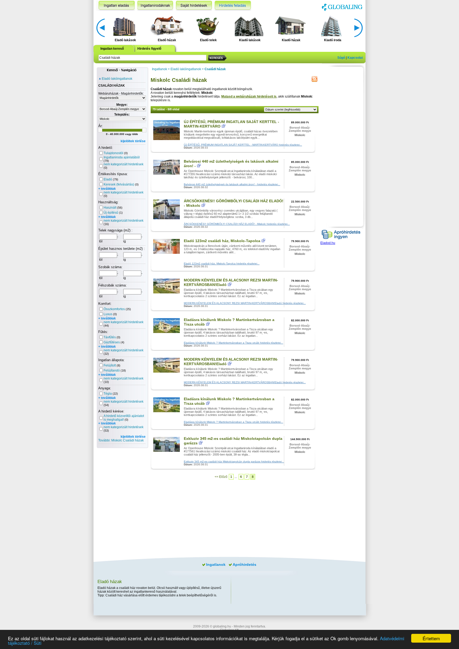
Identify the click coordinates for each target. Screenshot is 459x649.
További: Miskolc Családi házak (121, 440)
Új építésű (111, 212)
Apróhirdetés (244, 564)
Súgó (341, 58)
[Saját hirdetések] (194, 6)
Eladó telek (208, 40)
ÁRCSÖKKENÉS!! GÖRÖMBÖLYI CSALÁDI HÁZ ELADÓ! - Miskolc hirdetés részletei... (237, 223)
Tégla (108, 393)
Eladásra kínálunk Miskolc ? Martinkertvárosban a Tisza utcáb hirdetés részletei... (233, 342)
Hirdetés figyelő (149, 48)
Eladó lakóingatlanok (117, 79)
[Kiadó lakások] (249, 25)
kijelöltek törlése (133, 141)
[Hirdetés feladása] (233, 6)
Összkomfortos (114, 309)
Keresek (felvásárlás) (119, 184)
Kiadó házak (291, 40)
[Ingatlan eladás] (115, 6)
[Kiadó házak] (290, 25)
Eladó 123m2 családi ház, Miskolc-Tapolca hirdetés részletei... (222, 263)
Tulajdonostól (113, 153)
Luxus (108, 314)
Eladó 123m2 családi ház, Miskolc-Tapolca (222, 241)
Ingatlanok (159, 69)
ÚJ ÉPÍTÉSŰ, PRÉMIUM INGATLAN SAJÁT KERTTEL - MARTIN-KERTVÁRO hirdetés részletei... (243, 144)
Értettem (431, 638)
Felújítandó (112, 370)
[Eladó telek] (207, 25)
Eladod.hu (327, 243)
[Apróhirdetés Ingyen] (341, 240)
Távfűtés (110, 337)
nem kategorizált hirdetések (123, 164)
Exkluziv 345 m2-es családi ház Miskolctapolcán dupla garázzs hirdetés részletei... (234, 461)
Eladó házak (167, 40)
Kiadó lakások (250, 40)
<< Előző (221, 477)
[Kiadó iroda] (332, 25)
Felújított (110, 365)
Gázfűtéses (112, 342)
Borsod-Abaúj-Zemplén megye (300, 129)
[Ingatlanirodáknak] (155, 6)
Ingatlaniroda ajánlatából (122, 157)
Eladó (108, 179)
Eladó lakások (125, 40)
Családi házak (215, 69)
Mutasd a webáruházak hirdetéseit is (249, 96)
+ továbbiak (107, 189)
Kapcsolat (355, 58)
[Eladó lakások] (124, 25)
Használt (110, 207)
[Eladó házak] (166, 25)
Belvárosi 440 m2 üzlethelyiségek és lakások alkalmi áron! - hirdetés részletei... (232, 184)
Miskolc (300, 135)
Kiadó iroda (332, 40)
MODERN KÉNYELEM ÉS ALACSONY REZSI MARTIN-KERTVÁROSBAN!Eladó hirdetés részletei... (245, 303)
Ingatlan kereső (112, 48)
